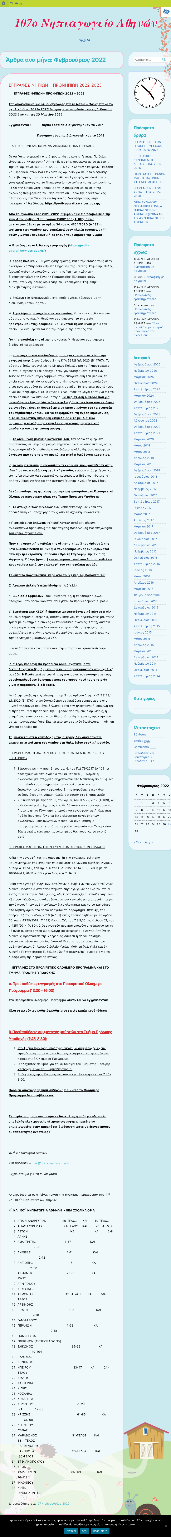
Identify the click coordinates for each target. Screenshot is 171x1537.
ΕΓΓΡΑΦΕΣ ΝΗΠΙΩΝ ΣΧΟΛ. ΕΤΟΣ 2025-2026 (147, 192)
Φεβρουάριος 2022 (147, 426)
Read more (100, 1530)
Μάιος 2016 (142, 576)
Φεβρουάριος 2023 (147, 414)
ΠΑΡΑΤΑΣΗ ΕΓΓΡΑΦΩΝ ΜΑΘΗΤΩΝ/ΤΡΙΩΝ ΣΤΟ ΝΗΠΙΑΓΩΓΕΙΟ (149, 178)
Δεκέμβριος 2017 (146, 482)
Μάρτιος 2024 (144, 395)
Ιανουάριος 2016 (145, 601)
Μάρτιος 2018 (143, 464)
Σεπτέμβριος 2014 (147, 676)
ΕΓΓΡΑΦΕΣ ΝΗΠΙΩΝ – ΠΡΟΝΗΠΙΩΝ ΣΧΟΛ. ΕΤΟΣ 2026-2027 (149, 145)
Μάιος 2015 (142, 638)
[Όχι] (166, 1526)
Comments (145, 747)
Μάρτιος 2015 (143, 651)
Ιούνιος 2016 (143, 570)
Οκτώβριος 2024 (146, 383)
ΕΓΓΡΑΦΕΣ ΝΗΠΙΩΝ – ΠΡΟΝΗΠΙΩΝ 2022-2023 (55, 85)
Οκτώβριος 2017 (145, 495)
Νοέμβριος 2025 (145, 370)
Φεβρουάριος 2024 (147, 401)
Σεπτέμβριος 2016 (147, 564)
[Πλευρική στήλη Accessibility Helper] (166, 12)
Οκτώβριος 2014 (145, 669)
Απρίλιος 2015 (144, 645)
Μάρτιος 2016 (143, 588)
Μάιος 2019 (142, 445)
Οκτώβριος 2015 (145, 620)
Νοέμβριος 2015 (145, 613)
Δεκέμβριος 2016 (146, 545)
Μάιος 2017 (142, 514)
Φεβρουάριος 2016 (147, 595)
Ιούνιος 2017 (143, 507)
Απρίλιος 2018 (144, 458)
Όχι (84, 1530)
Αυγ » (149, 842)
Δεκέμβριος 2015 (146, 607)
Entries (142, 740)
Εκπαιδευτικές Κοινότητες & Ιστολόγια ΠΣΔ (144, 757)
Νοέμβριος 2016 (145, 551)
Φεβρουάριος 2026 (147, 364)
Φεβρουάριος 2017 (147, 532)
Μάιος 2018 (142, 451)
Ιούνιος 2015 (143, 632)
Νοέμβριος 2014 (145, 663)
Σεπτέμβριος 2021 (147, 433)
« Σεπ (138, 842)
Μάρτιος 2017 (143, 526)
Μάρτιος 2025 (144, 377)
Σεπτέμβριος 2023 (147, 408)
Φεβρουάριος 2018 (147, 470)
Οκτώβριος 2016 (145, 557)
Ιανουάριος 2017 (145, 539)
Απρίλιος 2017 (144, 520)
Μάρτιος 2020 (144, 439)
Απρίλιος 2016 (144, 582)
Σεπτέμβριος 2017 (147, 501)
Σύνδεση (140, 734)
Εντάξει (71, 1530)
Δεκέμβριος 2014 (146, 657)
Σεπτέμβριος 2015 (147, 626)
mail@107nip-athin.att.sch (50, 1163)
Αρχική (84, 39)
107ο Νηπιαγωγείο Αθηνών (85, 22)
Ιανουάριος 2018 (145, 476)
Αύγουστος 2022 (145, 420)
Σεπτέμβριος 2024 (147, 389)
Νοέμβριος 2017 (145, 489)
